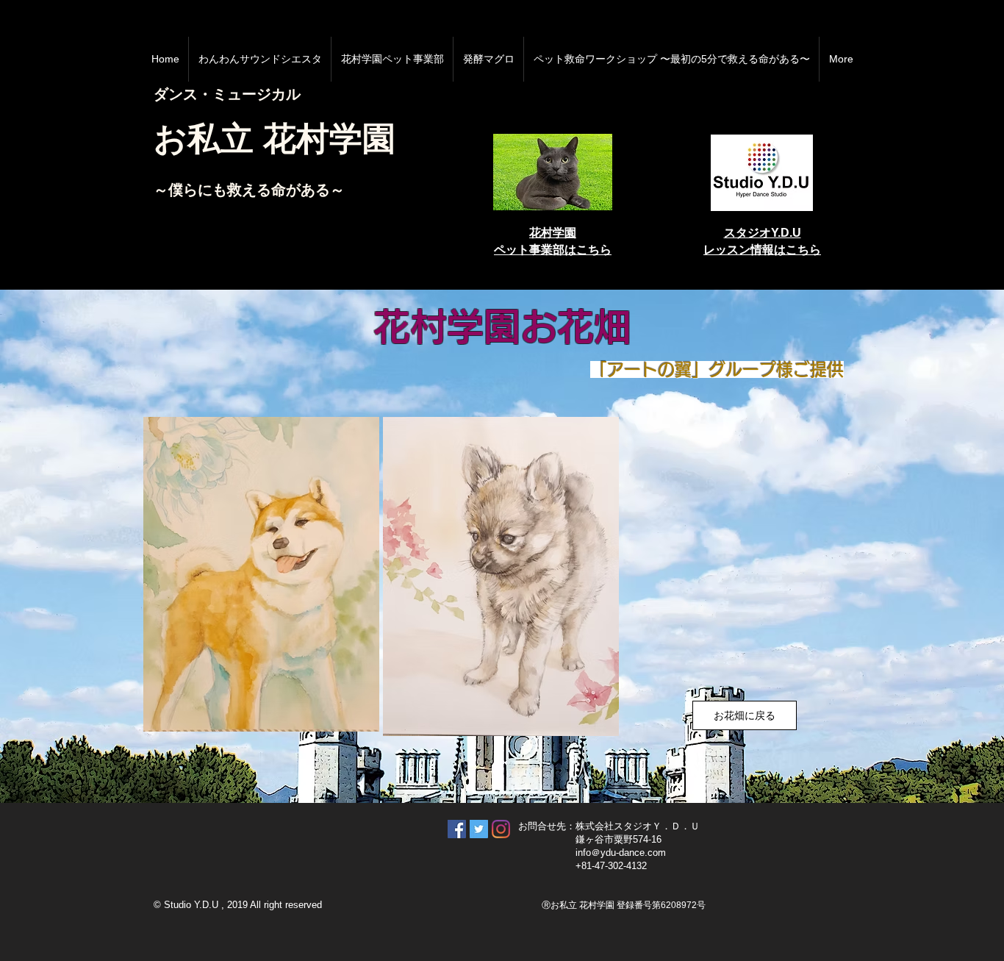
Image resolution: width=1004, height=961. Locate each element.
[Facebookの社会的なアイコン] (457, 829)
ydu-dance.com (633, 852)
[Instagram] (501, 829)
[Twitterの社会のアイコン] (479, 829)
